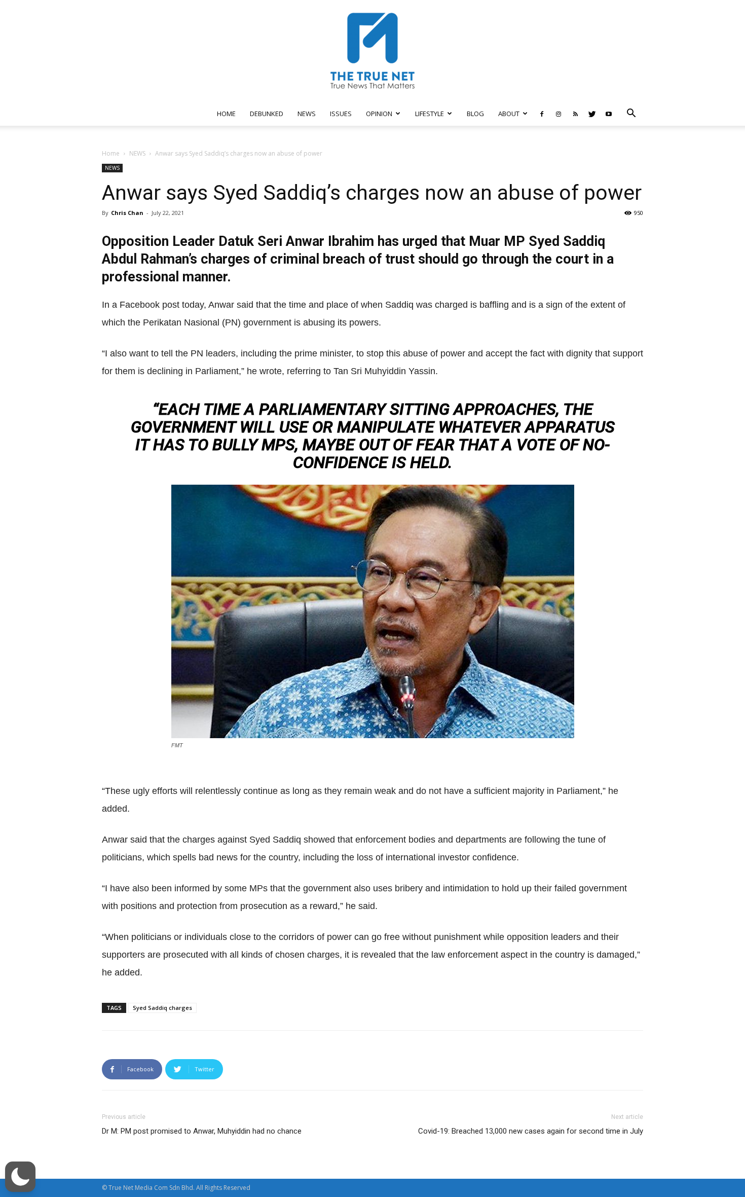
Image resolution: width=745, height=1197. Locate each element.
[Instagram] (558, 113)
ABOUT (508, 113)
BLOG (475, 113)
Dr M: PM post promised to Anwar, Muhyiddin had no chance (202, 1131)
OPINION (379, 113)
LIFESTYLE (429, 113)
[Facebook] (541, 113)
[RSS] (575, 113)
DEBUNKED (266, 113)
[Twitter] (592, 113)
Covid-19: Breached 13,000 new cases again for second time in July (530, 1131)
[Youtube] (608, 113)
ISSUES (341, 113)
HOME (226, 113)
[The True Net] (372, 50)
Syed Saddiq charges (162, 1007)
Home (111, 153)
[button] (631, 114)
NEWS (306, 113)
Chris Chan (127, 212)
